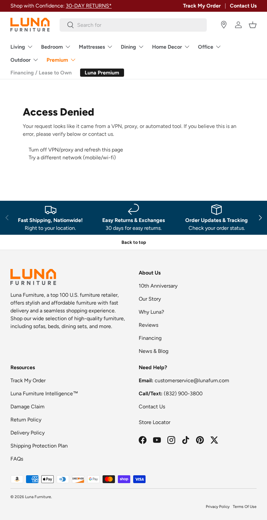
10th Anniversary (158, 286)
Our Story (150, 299)
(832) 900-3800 (183, 393)
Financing (150, 338)
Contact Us (243, 6)
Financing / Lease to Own (41, 73)
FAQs (16, 459)
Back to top (133, 242)
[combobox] (133, 25)
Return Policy (25, 420)
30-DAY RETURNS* (89, 6)
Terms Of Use (245, 506)
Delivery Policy (27, 433)
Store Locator (154, 422)
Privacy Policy (218, 506)
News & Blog (153, 351)
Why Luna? (151, 312)
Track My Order (202, 6)
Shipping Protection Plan (39, 446)
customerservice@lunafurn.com (192, 380)
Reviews (148, 325)
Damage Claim (27, 406)
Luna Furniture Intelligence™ (44, 393)
